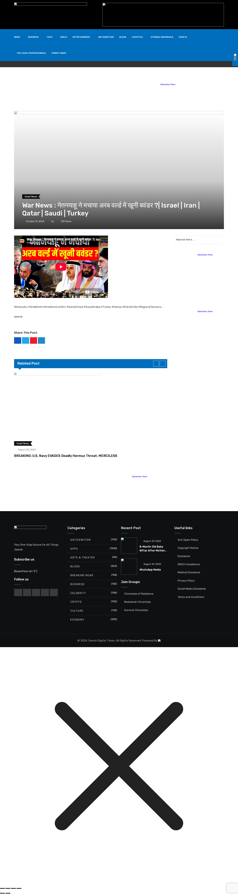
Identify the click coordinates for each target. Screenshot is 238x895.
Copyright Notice (188, 547)
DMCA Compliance (189, 564)
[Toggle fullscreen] (8, 888)
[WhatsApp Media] (129, 567)
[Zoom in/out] (2, 888)
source (18, 316)
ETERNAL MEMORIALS (162, 37)
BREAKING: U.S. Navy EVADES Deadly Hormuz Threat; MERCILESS (65, 456)
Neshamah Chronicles (137, 601)
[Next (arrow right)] (8, 893)
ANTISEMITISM (106, 37)
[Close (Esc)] (19, 888)
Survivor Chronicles (136, 610)
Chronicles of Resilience (138, 593)
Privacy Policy (186, 580)
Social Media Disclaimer (192, 588)
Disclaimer (184, 556)
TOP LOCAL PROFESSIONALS (31, 53)
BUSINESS (33, 37)
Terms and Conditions (191, 597)
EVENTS (183, 37)
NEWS (17, 37)
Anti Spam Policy (188, 539)
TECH (49, 37)
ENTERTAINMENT (81, 37)
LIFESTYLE (137, 37)
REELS (63, 37)
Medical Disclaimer (189, 572)
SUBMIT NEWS (58, 53)
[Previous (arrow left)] (2, 893)
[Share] (13, 888)
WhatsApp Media (150, 569)
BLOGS (122, 37)
